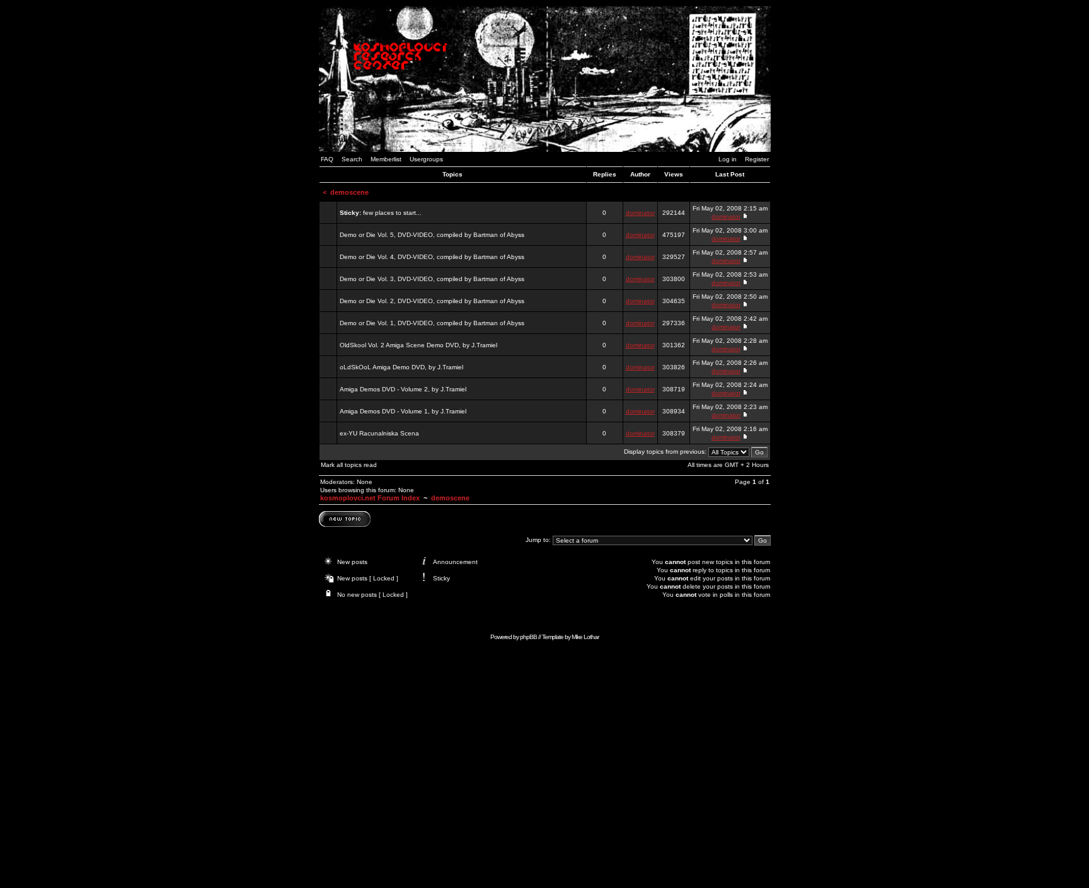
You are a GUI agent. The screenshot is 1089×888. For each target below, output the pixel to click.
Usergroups (426, 159)
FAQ (327, 159)
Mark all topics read (349, 464)
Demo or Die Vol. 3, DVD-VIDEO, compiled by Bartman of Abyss (432, 278)
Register (757, 159)
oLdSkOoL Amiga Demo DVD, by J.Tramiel (401, 367)
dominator (640, 212)
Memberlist (386, 159)
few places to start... (392, 212)
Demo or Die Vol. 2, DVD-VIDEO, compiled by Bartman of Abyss (432, 300)
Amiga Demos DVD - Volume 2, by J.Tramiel (403, 389)
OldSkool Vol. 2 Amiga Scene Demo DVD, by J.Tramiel (418, 345)
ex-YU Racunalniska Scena (379, 433)
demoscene (349, 192)
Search (352, 159)
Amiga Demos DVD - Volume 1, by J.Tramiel (403, 411)
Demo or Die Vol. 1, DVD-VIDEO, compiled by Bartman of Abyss (432, 323)
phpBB (528, 636)
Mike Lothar (585, 636)
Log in (727, 159)
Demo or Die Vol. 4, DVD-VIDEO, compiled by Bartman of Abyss (432, 256)
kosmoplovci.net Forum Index (370, 498)
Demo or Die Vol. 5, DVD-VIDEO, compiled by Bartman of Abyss (432, 234)
